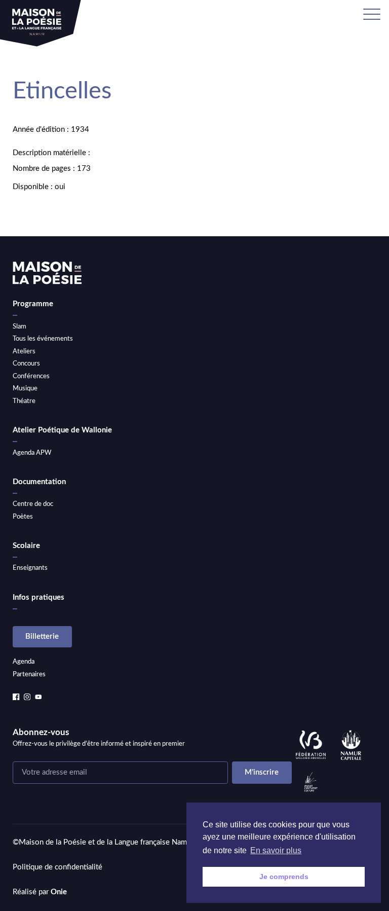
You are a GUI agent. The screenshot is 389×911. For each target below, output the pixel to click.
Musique (25, 388)
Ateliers (24, 351)
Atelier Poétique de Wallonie (62, 430)
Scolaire (26, 546)
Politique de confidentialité (57, 867)
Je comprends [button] (283, 876)
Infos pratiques (38, 597)
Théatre (24, 401)
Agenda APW (32, 452)
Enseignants (30, 567)
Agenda (23, 661)
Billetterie (42, 636)
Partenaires (29, 674)
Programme (33, 304)
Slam (19, 326)
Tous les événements (43, 338)
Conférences (31, 376)
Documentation (39, 482)
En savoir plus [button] (275, 850)
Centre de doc (33, 503)
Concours (26, 363)
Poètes (23, 516)
